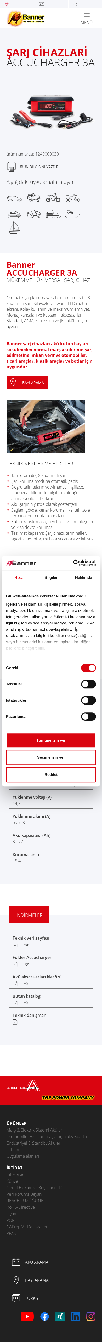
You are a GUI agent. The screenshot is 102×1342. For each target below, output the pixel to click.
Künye (12, 1181)
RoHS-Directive (21, 1207)
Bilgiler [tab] (51, 577)
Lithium (13, 1149)
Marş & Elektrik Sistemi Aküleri (35, 1130)
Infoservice (17, 1174)
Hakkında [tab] (83, 577)
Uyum (12, 1214)
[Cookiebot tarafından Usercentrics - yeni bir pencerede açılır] (73, 562)
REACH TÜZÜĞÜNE (25, 1201)
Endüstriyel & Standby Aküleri (34, 1143)
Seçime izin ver (51, 757)
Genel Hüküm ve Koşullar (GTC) (35, 1187)
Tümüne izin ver (51, 740)
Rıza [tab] (18, 577)
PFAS (11, 1233)
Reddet (51, 774)
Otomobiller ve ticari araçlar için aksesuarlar (47, 1136)
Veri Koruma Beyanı (25, 1194)
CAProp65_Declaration (27, 1227)
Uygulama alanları (23, 1156)
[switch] (88, 684)
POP (10, 1220)
